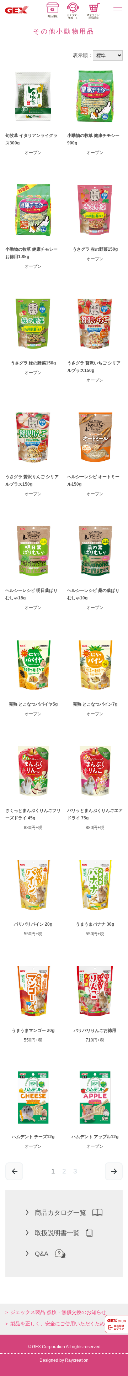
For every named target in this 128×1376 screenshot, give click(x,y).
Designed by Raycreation (64, 1360)
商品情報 (53, 16)
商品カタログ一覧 (60, 1212)
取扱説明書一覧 (57, 1233)
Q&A (41, 1253)
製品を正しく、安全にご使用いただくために (60, 1323)
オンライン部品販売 (93, 16)
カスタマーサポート (73, 17)
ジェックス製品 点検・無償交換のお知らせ (58, 1312)
